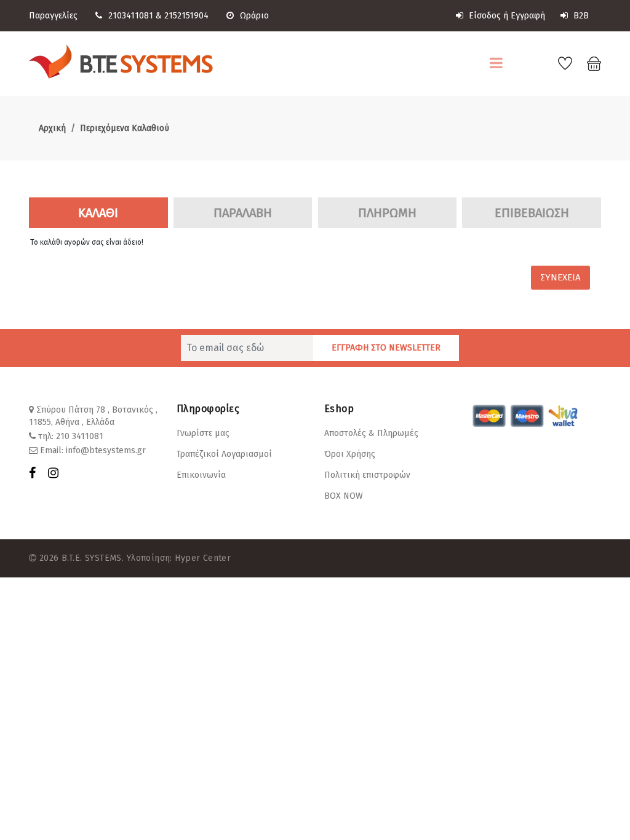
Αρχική (52, 128)
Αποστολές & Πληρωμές (371, 433)
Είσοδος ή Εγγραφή (505, 15)
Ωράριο (254, 15)
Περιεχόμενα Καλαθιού (124, 128)
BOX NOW (343, 496)
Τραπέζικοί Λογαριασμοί (224, 454)
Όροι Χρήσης (349, 454)
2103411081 (130, 15)
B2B (580, 15)
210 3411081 (79, 436)
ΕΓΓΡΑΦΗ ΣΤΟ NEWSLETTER (386, 348)
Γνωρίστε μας (203, 433)
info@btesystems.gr (106, 450)
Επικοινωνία (201, 475)
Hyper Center (203, 558)
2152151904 (186, 15)
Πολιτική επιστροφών (367, 475)
